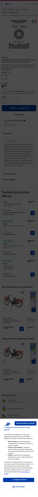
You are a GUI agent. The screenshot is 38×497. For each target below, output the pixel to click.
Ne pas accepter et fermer (25, 423)
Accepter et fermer (20, 479)
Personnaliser (20, 486)
